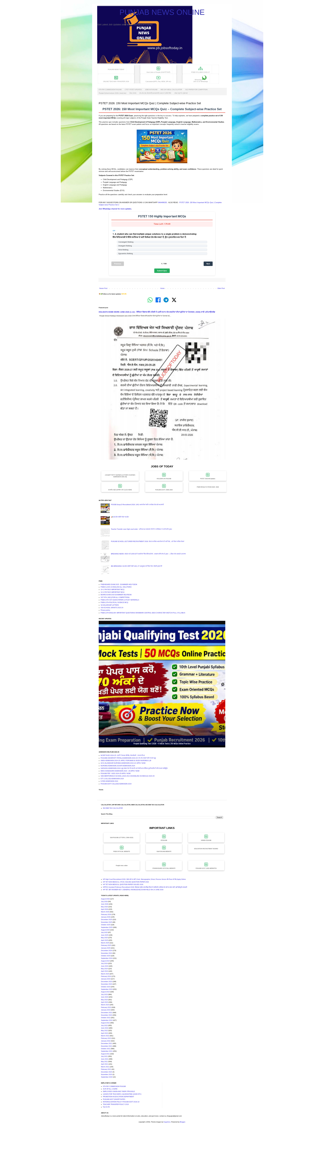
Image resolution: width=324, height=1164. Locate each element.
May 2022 (104, 1030)
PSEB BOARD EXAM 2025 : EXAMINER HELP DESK (119, 584)
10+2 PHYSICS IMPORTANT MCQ (112, 592)
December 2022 (106, 1012)
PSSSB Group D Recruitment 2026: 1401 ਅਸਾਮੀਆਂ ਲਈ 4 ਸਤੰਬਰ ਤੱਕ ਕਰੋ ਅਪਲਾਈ (137, 504)
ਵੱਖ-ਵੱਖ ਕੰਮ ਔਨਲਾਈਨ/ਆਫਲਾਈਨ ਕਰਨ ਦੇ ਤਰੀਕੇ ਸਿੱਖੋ (155, 93)
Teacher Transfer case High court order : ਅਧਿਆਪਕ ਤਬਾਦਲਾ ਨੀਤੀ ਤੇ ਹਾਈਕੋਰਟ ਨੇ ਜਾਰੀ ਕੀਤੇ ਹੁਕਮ (141, 529)
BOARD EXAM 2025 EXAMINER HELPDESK (116, 595)
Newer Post (103, 288)
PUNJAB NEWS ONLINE (162, 12)
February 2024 (106, 976)
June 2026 (104, 904)
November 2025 (106, 922)
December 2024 (106, 950)
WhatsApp (200, 80)
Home (162, 288)
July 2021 (104, 1056)
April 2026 (104, 909)
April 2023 (104, 1002)
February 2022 (106, 1038)
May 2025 (104, 938)
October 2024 (105, 956)
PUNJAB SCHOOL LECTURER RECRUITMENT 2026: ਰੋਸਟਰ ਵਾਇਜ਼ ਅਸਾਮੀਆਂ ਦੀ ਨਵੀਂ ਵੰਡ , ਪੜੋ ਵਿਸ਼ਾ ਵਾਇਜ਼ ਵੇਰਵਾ (147, 541)
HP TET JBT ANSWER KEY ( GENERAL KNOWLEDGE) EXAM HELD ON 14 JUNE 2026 (133, 890)
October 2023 (105, 987)
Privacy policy (105, 610)
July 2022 (104, 1025)
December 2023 (106, 981)
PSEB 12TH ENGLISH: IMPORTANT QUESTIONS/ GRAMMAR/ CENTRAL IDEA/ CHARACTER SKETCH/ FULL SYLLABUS (143, 613)
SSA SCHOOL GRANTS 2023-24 (112, 608)
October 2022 (105, 1018)
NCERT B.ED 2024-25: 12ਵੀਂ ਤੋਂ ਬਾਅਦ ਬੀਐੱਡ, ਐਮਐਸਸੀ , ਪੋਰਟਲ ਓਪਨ (123, 755)
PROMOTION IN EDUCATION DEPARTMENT (118, 1097)
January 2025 (105, 948)
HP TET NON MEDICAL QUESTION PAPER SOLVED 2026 (123, 884)
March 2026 (105, 912)
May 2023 (104, 1000)
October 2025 (105, 925)
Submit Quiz (162, 271)
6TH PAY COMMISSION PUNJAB (110, 90)
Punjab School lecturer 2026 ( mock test (112, 93)
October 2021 (105, 1049)
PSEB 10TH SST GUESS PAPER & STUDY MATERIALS (120, 600)
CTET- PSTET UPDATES (133, 90)
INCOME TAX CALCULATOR (113, 808)
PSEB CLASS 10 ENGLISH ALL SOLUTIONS (116, 587)
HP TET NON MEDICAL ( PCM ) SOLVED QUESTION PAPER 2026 (126, 882)
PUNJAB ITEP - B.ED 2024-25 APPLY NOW (115, 773)
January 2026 (105, 917)
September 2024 (107, 958)
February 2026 (106, 914)
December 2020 (106, 1072)
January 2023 (105, 1010)
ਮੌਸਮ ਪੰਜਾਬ (132, 93)
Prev (101, 684)
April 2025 (104, 940)
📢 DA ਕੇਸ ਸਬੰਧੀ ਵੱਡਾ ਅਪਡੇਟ (120, 517)
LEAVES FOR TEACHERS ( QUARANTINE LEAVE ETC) (122, 1094)
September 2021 (107, 1051)
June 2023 (104, 997)
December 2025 (106, 919)
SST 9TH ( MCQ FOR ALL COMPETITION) (115, 597)
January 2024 (105, 979)
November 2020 (106, 1074)
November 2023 (106, 984)
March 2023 (105, 1005)
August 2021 (105, 1054)
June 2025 (104, 935)
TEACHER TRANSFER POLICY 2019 (116, 1104)
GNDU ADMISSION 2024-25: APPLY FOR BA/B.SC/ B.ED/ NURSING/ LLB (126, 760)
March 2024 (105, 974)
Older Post (221, 288)
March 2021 (105, 1067)
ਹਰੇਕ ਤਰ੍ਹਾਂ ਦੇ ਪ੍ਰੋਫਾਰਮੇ (181, 93)
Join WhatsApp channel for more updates (115, 209)
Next (208, 264)
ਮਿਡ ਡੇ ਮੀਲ (106, 1107)
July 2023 (104, 994)
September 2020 (107, 1077)
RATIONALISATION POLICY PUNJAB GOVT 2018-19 (121, 1102)
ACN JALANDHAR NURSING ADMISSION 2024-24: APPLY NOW (123, 763)
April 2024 (104, 971)
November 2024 (106, 953)
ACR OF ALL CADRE (110, 1089)
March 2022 (105, 1036)
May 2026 (104, 907)
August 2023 (105, 992)
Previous (117, 264)
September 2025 (107, 927)
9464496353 (162, 202)
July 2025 (104, 932)
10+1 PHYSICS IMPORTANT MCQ (112, 589)
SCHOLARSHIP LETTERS (110, 605)
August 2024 (105, 961)
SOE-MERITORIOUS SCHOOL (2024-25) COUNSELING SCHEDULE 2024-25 (128, 776)
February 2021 (106, 1069)
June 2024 (104, 966)
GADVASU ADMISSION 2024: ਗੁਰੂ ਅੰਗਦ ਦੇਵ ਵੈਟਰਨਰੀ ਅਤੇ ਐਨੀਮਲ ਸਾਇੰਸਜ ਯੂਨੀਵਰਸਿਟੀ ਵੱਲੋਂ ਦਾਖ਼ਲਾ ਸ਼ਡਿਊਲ (134, 768)
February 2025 (106, 945)
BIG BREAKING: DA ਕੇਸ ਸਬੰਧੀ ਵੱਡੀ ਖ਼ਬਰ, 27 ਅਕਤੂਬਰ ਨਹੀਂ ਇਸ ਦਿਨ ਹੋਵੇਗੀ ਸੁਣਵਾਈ (136, 566)
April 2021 (104, 1064)
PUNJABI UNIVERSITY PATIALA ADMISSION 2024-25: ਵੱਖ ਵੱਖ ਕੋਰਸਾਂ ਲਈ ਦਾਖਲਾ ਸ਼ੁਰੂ (128, 758)
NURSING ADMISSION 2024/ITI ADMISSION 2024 (118, 766)
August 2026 (105, 899)
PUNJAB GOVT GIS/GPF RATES (114, 1099)
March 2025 (105, 943)
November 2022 (106, 1015)
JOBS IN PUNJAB (151, 90)
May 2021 (104, 1061)
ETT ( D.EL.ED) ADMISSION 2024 (112, 779)
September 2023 (107, 989)
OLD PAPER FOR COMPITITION (196, 90)
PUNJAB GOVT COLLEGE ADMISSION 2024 (116, 784)
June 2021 (104, 1059)
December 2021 (106, 1043)
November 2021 (106, 1046)
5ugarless (167, 1122)
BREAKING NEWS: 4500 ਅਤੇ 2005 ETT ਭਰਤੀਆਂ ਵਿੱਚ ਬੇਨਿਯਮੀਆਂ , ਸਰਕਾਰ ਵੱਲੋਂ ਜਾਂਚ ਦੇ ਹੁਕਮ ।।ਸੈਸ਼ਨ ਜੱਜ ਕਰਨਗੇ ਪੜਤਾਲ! (148, 554)
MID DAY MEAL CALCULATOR (171, 90)
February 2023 (106, 1007)
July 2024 (104, 963)
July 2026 (104, 901)
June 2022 (104, 1028)
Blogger (182, 1122)
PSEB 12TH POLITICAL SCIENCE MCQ (114, 602)
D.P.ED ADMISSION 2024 (109, 781)
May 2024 (104, 969)
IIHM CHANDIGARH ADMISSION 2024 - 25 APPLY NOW (120, 771)
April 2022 (104, 1033)
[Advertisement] (76, 1146)
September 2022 (107, 1020)
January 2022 (105, 1041)
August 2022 (105, 1023)
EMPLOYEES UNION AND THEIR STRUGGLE (119, 1091)
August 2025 (105, 930)
